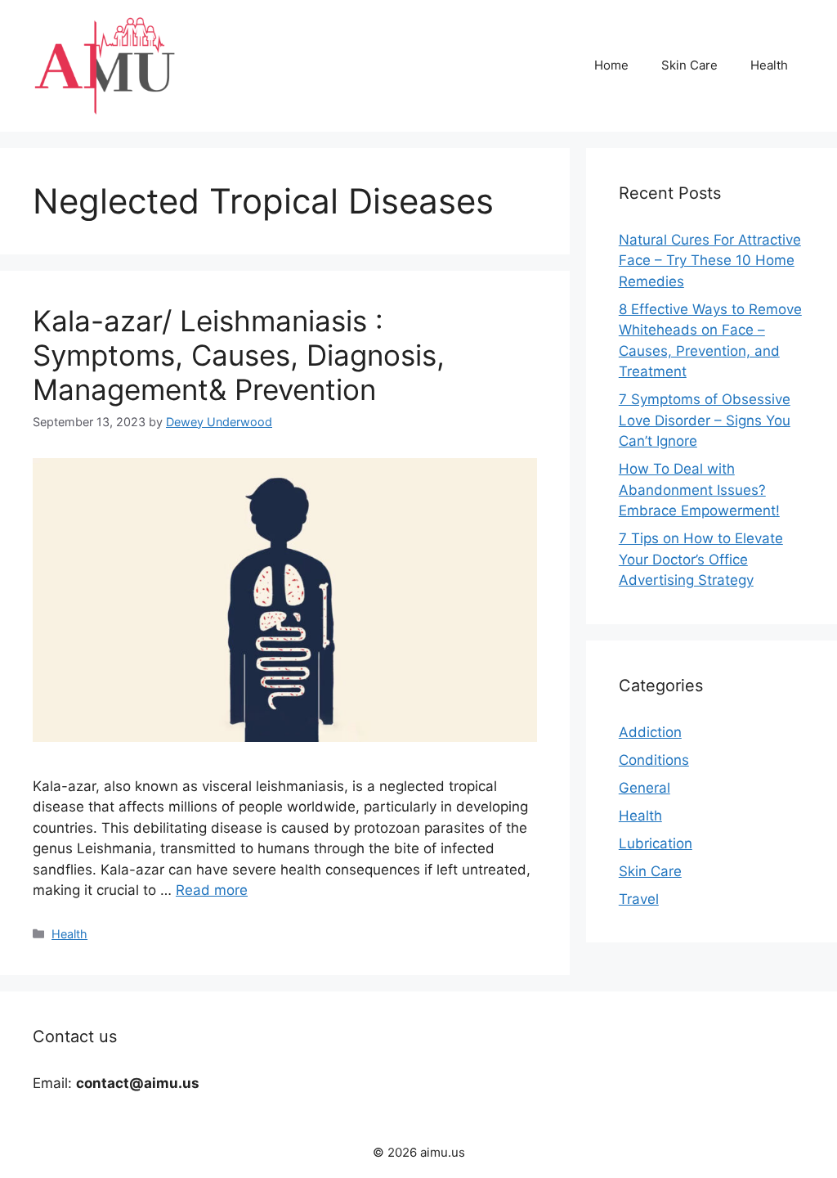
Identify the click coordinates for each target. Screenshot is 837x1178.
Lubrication (655, 843)
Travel (639, 899)
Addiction (650, 732)
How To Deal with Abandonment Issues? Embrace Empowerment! (699, 490)
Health (769, 65)
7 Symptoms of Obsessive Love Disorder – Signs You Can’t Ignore (704, 420)
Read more (212, 890)
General (644, 788)
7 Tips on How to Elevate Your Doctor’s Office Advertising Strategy (701, 559)
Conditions (654, 760)
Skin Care (689, 65)
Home (611, 65)
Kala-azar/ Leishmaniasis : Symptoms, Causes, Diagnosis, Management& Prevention (239, 355)
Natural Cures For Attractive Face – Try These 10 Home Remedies (710, 261)
